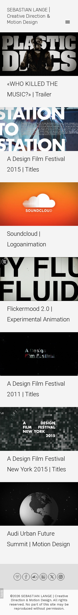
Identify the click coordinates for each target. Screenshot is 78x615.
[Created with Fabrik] (1, 593)
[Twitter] (52, 576)
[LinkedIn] (43, 576)
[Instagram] (60, 576)
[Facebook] (26, 576)
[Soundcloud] (34, 576)
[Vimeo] (17, 576)
